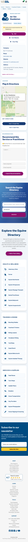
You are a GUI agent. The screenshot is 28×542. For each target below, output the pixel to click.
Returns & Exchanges (14, 523)
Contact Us (14, 520)
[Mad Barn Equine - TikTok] (16, 531)
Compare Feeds (14, 507)
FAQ (14, 522)
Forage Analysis (14, 505)
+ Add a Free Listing (14, 253)
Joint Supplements (14, 468)
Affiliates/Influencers (14, 526)
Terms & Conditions (22, 538)
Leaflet (13, 116)
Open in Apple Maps (14, 127)
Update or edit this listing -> (8, 74)
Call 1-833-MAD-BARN (14, 518)
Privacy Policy (14, 538)
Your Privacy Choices (7, 538)
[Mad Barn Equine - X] (14, 531)
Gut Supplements (14, 467)
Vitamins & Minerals (14, 465)
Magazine (14, 496)
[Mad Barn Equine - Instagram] (12, 531)
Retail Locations (14, 471)
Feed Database (14, 502)
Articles (14, 486)
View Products (14, 463)
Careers (14, 525)
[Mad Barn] (5, 2)
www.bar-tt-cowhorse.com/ (11, 62)
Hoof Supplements (14, 470)
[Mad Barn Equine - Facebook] (9, 531)
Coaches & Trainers (7, 23)
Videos (14, 488)
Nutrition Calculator (14, 504)
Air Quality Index (14, 510)
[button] (3, 88)
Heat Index (14, 509)
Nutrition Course (14, 489)
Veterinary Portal (14, 491)
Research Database (14, 492)
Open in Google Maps (14, 123)
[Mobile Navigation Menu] (26, 2)
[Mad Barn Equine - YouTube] (18, 531)
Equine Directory (14, 494)
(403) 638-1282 (7, 56)
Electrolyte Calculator (14, 512)
